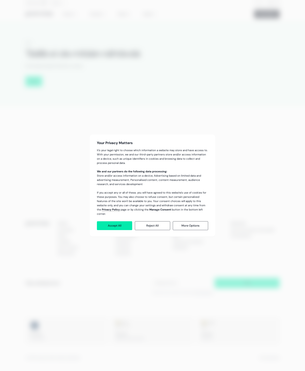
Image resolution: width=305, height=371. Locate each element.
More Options (190, 225)
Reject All (152, 225)
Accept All (114, 225)
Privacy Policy (111, 209)
